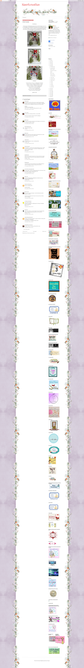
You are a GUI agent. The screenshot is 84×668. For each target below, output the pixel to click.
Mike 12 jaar (52, 73)
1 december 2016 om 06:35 (29, 198)
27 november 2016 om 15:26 (29, 130)
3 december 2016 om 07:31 (29, 206)
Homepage (34, 231)
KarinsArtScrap (27, 126)
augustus (51, 80)
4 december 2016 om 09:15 (29, 221)
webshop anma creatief (32, 87)
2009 (50, 96)
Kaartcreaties (31, 5)
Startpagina (24, 17)
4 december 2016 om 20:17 (29, 227)
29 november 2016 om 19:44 (29, 188)
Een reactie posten (27, 229)
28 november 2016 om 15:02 (29, 181)
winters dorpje (52, 74)
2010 (50, 95)
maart (51, 85)
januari (51, 86)
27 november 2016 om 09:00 (29, 123)
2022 (50, 60)
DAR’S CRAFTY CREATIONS (29, 108)
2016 (50, 65)
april (51, 84)
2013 (50, 91)
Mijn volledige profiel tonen (53, 35)
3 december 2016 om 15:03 (29, 214)
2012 (50, 92)
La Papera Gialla (27, 201)
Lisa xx (26, 112)
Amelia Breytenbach (28, 217)
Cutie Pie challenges (30, 86)
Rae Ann (26, 191)
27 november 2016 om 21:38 (29, 143)
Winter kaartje (52, 69)
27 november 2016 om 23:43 (29, 173)
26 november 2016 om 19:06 (29, 109)
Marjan (26, 133)
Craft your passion (32, 88)
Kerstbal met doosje (53, 70)
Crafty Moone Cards (28, 224)
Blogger (48, 660)
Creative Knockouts (32, 90)
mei (51, 82)
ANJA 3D (26, 139)
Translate (55, 22)
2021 (50, 61)
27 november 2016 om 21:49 (29, 151)
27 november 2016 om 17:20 (29, 136)
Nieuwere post (25, 231)
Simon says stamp (31, 89)
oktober (51, 77)
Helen (26, 176)
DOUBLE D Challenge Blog (29, 107)
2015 (50, 88)
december (52, 66)
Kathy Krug (26, 146)
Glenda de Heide (27, 184)
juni (51, 81)
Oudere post (44, 231)
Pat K (25, 209)
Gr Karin (26, 128)
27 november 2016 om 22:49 (29, 159)
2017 (50, 64)
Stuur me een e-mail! (52, 46)
